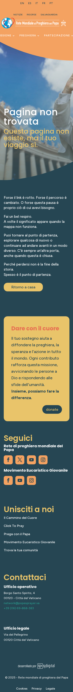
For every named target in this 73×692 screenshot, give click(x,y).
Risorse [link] (31, 14)
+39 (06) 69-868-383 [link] (19, 608)
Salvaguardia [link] (49, 14)
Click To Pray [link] (14, 526)
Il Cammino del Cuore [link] (20, 518)
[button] (69, 665)
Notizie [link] (18, 14)
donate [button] (52, 409)
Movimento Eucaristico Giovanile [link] (29, 542)
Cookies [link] (22, 688)
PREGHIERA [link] (27, 35)
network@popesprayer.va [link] (21, 603)
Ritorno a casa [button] (23, 287)
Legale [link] (50, 688)
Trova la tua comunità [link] (21, 550)
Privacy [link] (37, 688)
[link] (22, 4)
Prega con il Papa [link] (17, 534)
